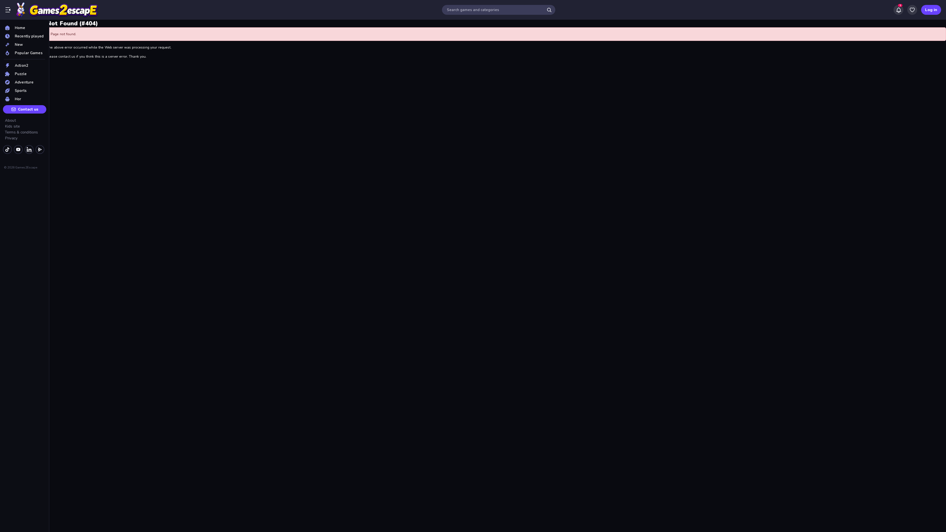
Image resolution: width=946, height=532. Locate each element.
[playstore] (39, 149)
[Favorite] (912, 10)
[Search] (549, 10)
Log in (931, 10)
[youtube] (18, 149)
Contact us (28, 109)
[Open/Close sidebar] (8, 10)
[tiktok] (7, 149)
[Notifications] (898, 10)
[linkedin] (29, 149)
